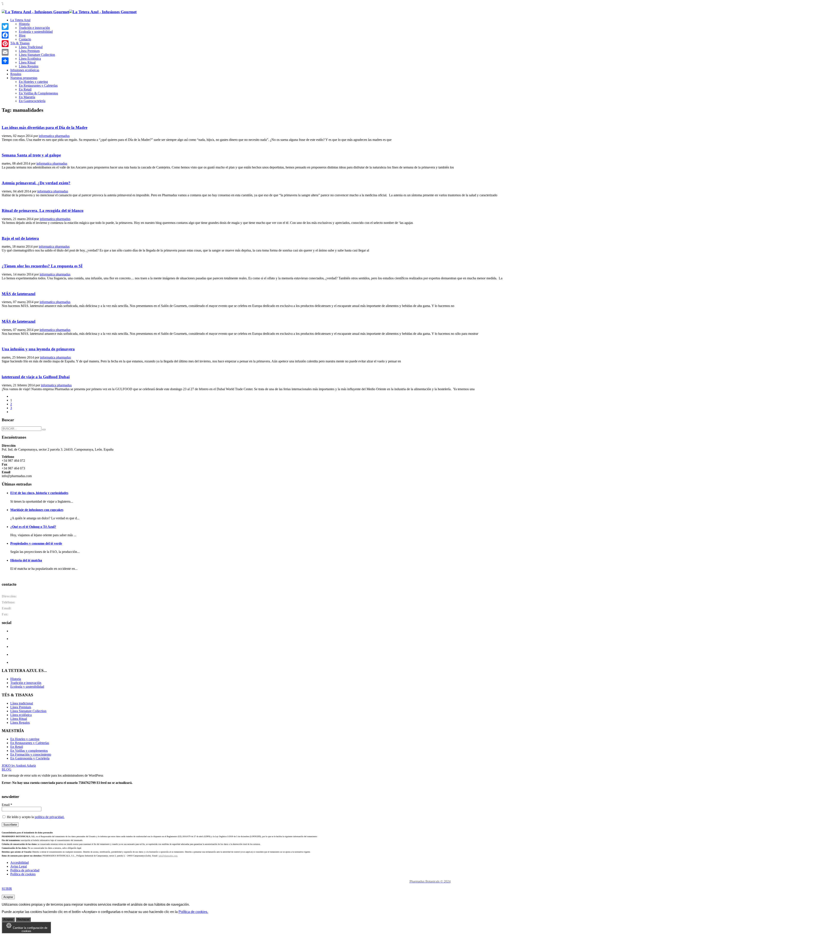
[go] (44, 429)
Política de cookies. (193, 912)
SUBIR (7, 888)
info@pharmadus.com (168, 856)
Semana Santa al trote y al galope (31, 155)
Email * (7, 805)
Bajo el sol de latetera (20, 238)
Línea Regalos (20, 722)
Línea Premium (20, 707)
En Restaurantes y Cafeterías (29, 743)
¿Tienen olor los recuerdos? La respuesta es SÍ (42, 266)
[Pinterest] (5, 43)
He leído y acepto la (35, 817)
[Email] (5, 52)
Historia (15, 679)
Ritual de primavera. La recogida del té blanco (42, 210)
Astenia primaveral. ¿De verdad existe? (36, 183)
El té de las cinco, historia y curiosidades (39, 493)
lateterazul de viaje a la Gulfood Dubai (36, 377)
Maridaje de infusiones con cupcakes (36, 510)
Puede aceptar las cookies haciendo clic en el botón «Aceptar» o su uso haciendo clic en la (105, 912)
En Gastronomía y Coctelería (29, 758)
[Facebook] (5, 35)
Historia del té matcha (26, 560)
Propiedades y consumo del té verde (36, 543)
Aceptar (8, 897)
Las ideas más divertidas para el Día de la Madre (44, 127)
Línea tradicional (21, 703)
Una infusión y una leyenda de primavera (38, 349)
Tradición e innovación (25, 683)
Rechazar (23, 919)
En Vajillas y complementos (29, 750)
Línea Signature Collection (28, 711)
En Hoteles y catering (24, 739)
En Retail (16, 747)
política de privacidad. (49, 817)
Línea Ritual (18, 719)
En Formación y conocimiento (30, 754)
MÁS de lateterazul (18, 294)
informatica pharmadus (54, 136)
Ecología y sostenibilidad (27, 686)
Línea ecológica (21, 715)
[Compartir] (5, 61)
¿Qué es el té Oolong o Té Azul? (33, 527)
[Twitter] (5, 26)
